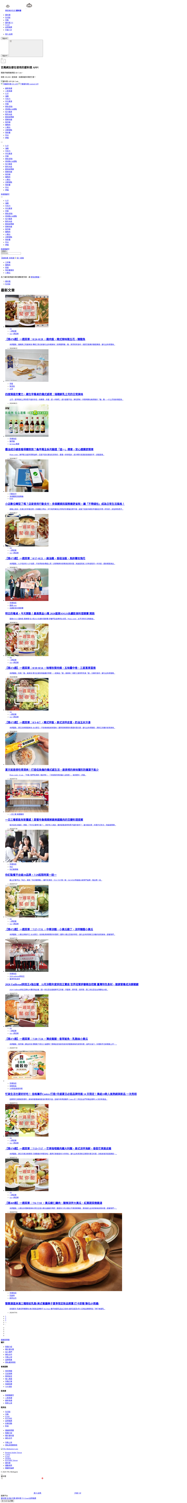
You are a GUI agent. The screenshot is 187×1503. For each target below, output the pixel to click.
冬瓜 (7, 135)
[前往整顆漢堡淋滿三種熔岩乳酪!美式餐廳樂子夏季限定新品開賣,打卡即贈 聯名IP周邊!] (63, 1290)
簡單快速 (8, 119)
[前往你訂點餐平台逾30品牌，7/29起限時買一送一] (26, 862)
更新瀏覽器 (35, 277)
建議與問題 (5, 1340)
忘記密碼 (8, 1374)
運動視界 (8, 1465)
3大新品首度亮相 (16, 1088)
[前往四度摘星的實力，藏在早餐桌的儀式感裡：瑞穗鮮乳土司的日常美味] (26, 381)
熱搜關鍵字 (5, 194)
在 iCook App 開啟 (7, 1501)
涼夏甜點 (8, 130)
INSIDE (8, 1458)
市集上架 (8, 1357)
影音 (7, 1426)
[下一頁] (5, 1324)
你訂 (11, 867)
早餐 (7, 104)
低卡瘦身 (8, 112)
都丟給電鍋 (9, 117)
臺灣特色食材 (15, 979)
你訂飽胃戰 (14, 869)
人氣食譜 (8, 91)
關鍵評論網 (9, 1468)
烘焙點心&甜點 (11, 109)
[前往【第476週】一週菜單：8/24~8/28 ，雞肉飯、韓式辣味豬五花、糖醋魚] (26, 327)
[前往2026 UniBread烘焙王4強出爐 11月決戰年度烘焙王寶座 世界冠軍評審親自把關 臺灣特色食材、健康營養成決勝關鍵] (26, 971)
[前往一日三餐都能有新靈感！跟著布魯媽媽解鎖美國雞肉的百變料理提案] (26, 812)
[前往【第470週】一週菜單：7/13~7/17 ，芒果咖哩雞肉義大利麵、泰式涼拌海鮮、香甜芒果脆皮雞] (26, 1136)
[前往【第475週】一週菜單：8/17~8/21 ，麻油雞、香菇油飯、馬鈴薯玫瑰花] (26, 546)
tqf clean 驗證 (14, 444)
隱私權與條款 (10, 1362)
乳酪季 (12, 1296)
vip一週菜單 (14, 334)
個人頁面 (8, 1379)
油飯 (7, 96)
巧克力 (7, 99)
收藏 (5, 258)
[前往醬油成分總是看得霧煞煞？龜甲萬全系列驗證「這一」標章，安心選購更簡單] (26, 436)
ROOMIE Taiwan (11, 1460)
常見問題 (8, 1371)
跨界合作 (13, 1298)
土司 (11, 389)
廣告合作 (8, 1354)
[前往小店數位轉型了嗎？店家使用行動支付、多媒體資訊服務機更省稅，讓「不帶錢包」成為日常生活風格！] (26, 491)
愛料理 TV (9, 23)
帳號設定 (8, 1376)
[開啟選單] (26, 48)
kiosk (11, 498)
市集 (7, 20)
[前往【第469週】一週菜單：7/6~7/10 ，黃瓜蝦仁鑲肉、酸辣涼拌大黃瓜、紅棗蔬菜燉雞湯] (26, 1190)
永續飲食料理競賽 (16, 608)
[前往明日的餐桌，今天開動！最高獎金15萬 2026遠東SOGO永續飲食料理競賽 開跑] (26, 600)
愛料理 (7, 15)
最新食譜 (8, 88)
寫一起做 (20, 258)
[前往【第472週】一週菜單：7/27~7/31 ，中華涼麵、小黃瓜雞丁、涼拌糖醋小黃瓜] (26, 917)
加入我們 (8, 1352)
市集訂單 (8, 1381)
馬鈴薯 (7, 132)
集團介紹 (8, 1347)
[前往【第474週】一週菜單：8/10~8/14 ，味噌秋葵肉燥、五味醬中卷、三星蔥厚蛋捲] (26, 655)
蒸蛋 (7, 267)
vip (11, 329)
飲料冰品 (8, 114)
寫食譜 (12, 258)
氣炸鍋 (7, 122)
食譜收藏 (8, 1384)
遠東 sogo (13, 605)
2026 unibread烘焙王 (17, 976)
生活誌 (7, 17)
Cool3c (7, 1454)
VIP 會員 (8, 1387)
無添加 (12, 386)
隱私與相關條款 (11, 1445)
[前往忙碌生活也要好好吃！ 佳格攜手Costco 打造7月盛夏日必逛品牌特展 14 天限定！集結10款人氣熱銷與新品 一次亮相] (26, 1081)
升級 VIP (8, 30)
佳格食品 (13, 1086)
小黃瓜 (7, 127)
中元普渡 (8, 101)
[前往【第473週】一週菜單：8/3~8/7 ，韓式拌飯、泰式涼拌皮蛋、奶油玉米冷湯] (26, 710)
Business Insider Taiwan (13, 1452)
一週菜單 (13, 331)
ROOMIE (8, 1418)
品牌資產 (8, 1360)
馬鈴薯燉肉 (9, 270)
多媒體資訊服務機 (16, 496)
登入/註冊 (9, 34)
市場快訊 (13, 439)
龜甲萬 (12, 441)
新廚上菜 (8, 1403)
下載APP (4, 38)
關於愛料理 (9, 1349)
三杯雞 (7, 262)
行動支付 (13, 494)
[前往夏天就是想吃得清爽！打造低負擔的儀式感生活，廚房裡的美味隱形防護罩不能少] (26, 764)
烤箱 (7, 138)
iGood (7, 25)
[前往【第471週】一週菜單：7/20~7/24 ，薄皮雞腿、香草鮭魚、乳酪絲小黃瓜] (26, 1026)
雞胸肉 (7, 125)
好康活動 (8, 1423)
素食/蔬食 (9, 106)
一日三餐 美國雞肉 (17, 814)
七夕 (7, 93)
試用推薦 (8, 27)
